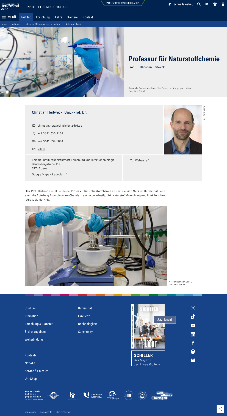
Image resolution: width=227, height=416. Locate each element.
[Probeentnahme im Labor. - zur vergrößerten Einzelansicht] (96, 246)
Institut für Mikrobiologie (47, 7)
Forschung (43, 17)
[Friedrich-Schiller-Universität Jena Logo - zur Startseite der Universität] (10, 7)
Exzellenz (84, 316)
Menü (12, 17)
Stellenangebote (35, 331)
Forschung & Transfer (38, 324)
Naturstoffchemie (73, 24)
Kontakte (31, 355)
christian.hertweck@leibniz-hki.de (60, 125)
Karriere (72, 17)
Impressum (30, 412)
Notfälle (30, 363)
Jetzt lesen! (164, 319)
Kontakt (88, 17)
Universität (85, 308)
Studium (30, 308)
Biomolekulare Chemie (66, 195)
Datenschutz (46, 412)
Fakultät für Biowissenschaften (123, 3)
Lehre (58, 17)
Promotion (31, 316)
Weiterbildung (34, 339)
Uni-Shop (31, 378)
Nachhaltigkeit (87, 324)
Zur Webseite (140, 160)
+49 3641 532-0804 (50, 141)
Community (85, 331)
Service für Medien (37, 371)
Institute (16, 24)
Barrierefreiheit (63, 412)
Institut (26, 17)
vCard (41, 149)
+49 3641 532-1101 (50, 133)
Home (4, 24)
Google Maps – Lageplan (49, 174)
